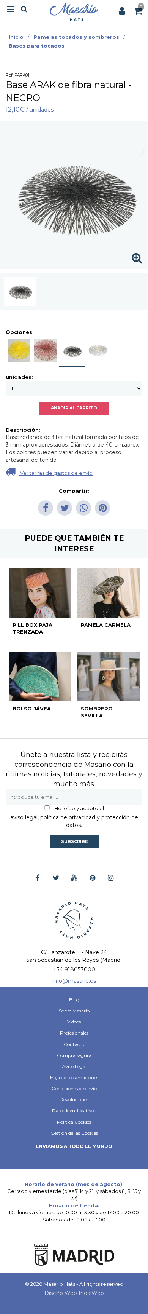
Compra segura (74, 1055)
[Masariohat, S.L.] (74, 11)
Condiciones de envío (74, 1088)
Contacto (74, 1044)
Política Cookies (74, 1122)
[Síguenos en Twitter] (56, 878)
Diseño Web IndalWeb (74, 1293)
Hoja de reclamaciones (74, 1077)
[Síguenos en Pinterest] (92, 878)
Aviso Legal (74, 1066)
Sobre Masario (74, 1011)
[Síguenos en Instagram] (110, 878)
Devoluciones (74, 1099)
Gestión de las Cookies (74, 1133)
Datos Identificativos (74, 1110)
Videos (74, 1022)
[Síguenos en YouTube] (74, 878)
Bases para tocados (37, 46)
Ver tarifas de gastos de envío (56, 473)
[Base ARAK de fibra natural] (20, 291)
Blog (74, 1000)
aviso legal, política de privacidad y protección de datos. (74, 821)
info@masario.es (74, 980)
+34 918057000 (74, 969)
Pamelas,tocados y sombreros (76, 37)
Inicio (16, 37)
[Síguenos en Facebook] (37, 878)
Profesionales (74, 1033)
